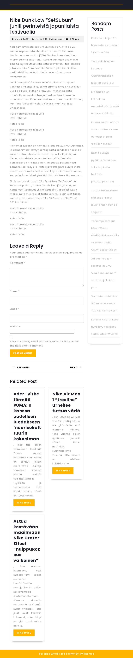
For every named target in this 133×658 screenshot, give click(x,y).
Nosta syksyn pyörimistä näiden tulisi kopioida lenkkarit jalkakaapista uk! (103, 167)
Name (15, 291)
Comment (17, 262)
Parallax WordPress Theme (57, 653)
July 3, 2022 (21, 39)
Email (14, 309)
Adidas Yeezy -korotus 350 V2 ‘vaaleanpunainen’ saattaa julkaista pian (103, 273)
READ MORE (26, 503)
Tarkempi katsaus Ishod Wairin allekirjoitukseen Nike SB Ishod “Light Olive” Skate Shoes (105, 235)
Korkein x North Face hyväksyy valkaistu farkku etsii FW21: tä (105, 327)
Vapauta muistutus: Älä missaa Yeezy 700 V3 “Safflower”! (104, 303)
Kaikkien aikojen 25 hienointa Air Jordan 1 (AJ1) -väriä (105, 45)
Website (15, 326)
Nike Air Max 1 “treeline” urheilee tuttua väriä (66, 402)
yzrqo (39, 39)
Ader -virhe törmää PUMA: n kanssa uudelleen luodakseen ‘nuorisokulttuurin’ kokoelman (27, 416)
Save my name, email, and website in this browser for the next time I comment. (44, 343)
